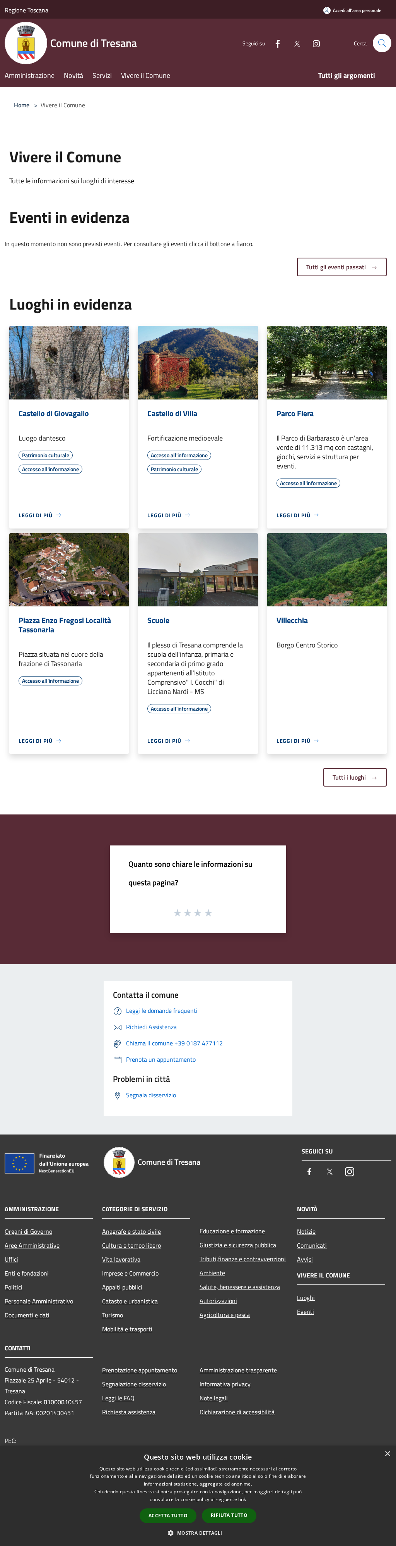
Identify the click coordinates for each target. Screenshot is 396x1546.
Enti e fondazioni (27, 1273)
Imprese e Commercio (130, 1273)
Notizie (306, 1231)
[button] (198, 1533)
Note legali (214, 1398)
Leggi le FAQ (118, 1398)
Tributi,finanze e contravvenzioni (243, 1259)
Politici (13, 1287)
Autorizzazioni (218, 1300)
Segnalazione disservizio (134, 1384)
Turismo (112, 1315)
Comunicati (312, 1245)
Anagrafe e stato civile (131, 1231)
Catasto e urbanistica (130, 1301)
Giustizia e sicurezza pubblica (238, 1245)
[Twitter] (294, 43)
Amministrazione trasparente (238, 1370)
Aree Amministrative (32, 1245)
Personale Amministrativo (39, 1301)
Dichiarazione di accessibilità (237, 1412)
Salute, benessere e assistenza (240, 1286)
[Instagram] (313, 43)
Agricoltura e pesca (225, 1314)
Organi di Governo (28, 1231)
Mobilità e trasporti (127, 1329)
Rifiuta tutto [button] (229, 1515)
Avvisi (305, 1259)
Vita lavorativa (121, 1259)
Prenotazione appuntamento (139, 1370)
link (242, 1499)
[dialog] (198, 1496)
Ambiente (212, 1272)
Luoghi (306, 1297)
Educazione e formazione (232, 1231)
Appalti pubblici (122, 1287)
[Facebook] (274, 43)
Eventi (305, 1311)
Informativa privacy (225, 1384)
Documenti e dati (27, 1315)
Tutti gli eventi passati (336, 267)
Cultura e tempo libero (131, 1245)
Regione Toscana (26, 10)
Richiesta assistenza (128, 1412)
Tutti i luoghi (350, 777)
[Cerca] (382, 43)
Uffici (11, 1259)
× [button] (387, 1454)
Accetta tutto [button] (168, 1515)
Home (21, 105)
